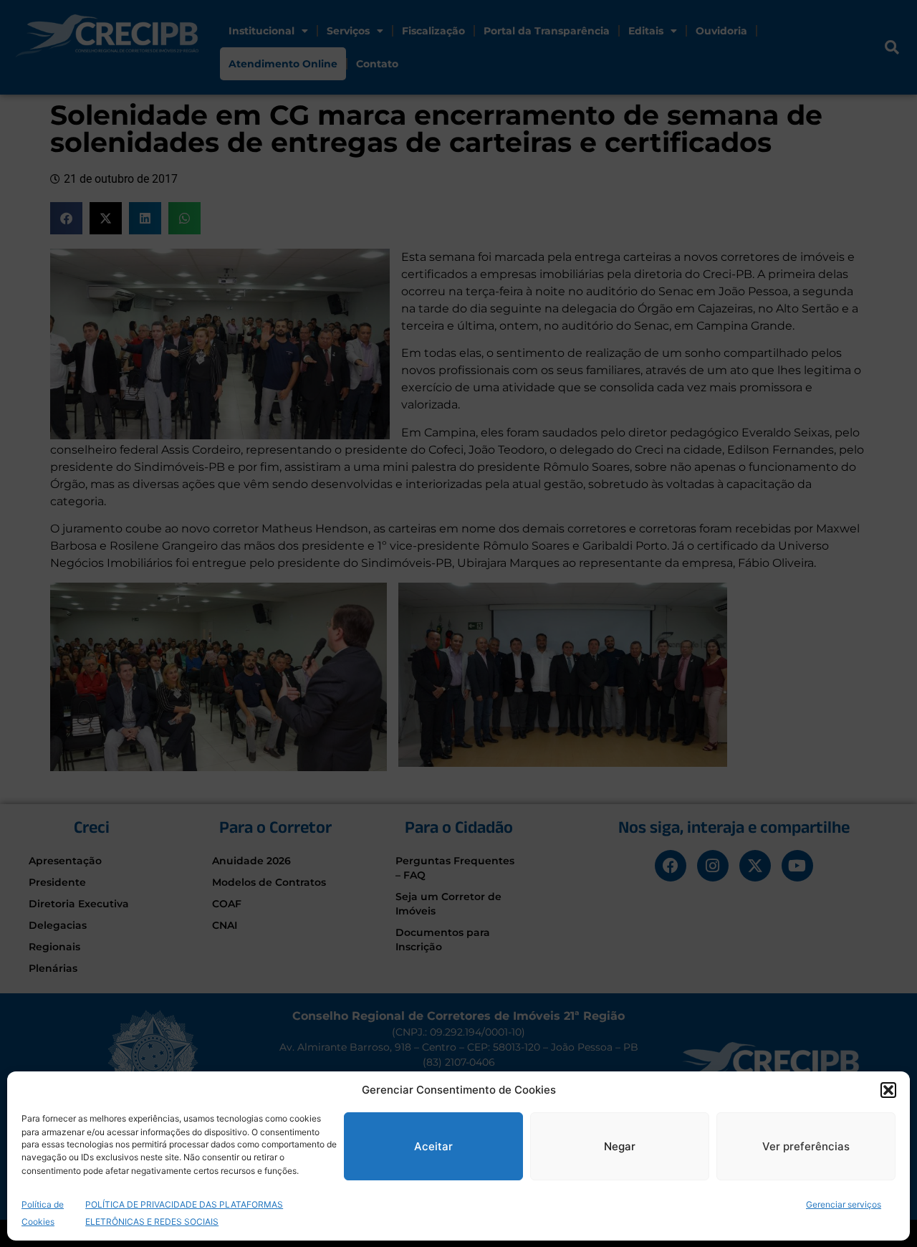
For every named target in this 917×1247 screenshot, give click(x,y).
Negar (619, 1146)
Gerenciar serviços (843, 1204)
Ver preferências (806, 1146)
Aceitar (433, 1146)
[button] (888, 1090)
